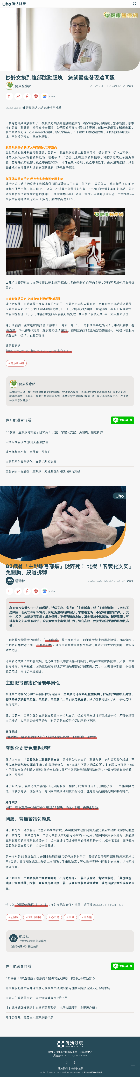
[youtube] (72, 1063)
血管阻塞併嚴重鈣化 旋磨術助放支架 (31, 461)
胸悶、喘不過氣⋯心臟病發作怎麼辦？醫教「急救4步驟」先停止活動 (52, 807)
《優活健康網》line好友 (31, 904)
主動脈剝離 (44, 645)
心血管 (55, 917)
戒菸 (64, 330)
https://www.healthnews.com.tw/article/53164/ (39, 350)
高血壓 (10, 330)
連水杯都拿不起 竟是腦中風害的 (28, 452)
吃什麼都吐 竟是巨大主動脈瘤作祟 (29, 1017)
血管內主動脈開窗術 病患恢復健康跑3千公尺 (36, 998)
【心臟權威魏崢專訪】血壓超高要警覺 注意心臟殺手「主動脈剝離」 (52, 1007)
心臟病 (15, 917)
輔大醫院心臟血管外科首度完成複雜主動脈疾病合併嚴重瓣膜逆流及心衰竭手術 (58, 988)
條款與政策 (77, 1068)
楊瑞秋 (20, 580)
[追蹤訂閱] (44, 96)
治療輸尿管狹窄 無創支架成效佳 (27, 442)
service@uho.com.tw (76, 1055)
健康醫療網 (23, 86)
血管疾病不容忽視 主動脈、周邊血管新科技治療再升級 (43, 471)
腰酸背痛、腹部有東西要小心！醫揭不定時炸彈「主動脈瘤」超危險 (51, 737)
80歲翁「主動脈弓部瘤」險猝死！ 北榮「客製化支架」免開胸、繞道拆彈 (54, 432)
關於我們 (63, 1068)
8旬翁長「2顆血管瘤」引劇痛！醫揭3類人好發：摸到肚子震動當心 (50, 978)
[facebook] (66, 1063)
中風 (71, 917)
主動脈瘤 (52, 640)
